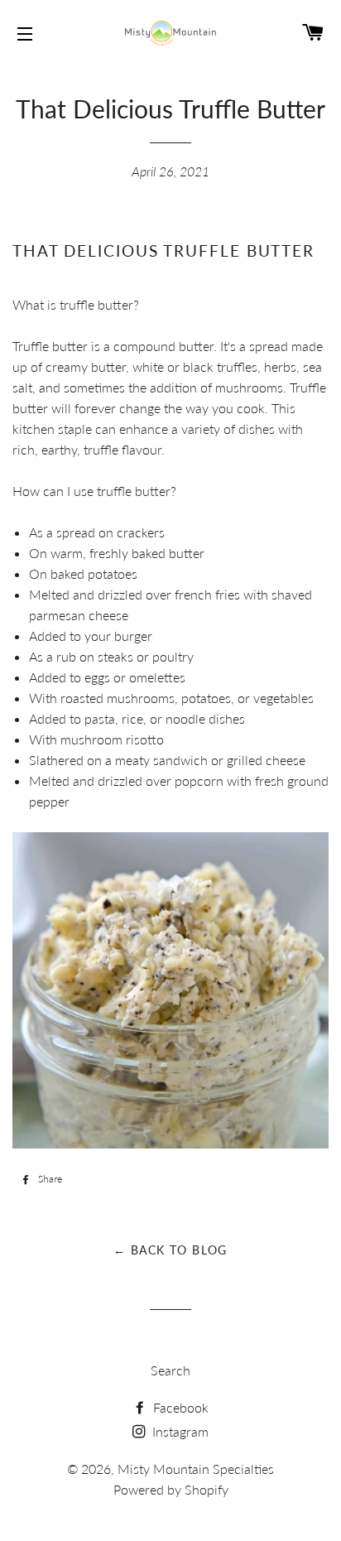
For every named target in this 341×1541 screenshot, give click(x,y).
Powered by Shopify (170, 1489)
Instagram (179, 1431)
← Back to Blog (170, 1250)
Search (170, 1370)
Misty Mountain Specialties (196, 1468)
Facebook (179, 1407)
